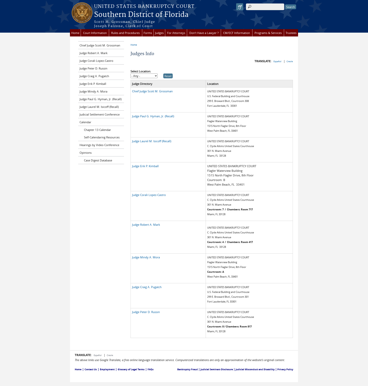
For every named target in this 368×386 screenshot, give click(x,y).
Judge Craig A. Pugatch (147, 287)
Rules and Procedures (125, 33)
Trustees (291, 33)
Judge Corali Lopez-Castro (149, 195)
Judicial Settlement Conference (100, 114)
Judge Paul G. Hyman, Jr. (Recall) (153, 116)
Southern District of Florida (141, 14)
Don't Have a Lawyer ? (204, 33)
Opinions (86, 153)
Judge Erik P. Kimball (145, 166)
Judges (159, 33)
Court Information (95, 33)
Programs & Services (268, 33)
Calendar (85, 122)
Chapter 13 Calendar (97, 130)
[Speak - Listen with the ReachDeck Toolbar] (239, 6)
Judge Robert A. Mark (146, 224)
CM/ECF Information (236, 33)
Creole (290, 61)
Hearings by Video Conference (99, 145)
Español (278, 61)
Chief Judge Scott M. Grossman (152, 91)
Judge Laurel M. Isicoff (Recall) (151, 141)
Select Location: (141, 71)
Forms (148, 33)
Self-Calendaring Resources (102, 137)
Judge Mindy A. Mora (146, 257)
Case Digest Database (98, 160)
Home (75, 33)
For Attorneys (176, 33)
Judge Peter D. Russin (146, 312)
